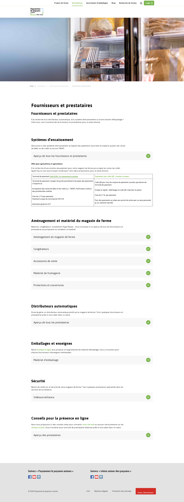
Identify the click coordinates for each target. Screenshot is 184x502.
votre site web (88, 424)
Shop (113, 3)
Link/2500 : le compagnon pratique (64, 176)
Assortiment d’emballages (97, 3)
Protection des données (121, 491)
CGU (88, 491)
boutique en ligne (44, 350)
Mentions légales (101, 491)
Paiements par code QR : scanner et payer (112, 176)
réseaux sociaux (38, 427)
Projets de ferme (61, 3)
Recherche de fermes (128, 3)
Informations (77, 3)
